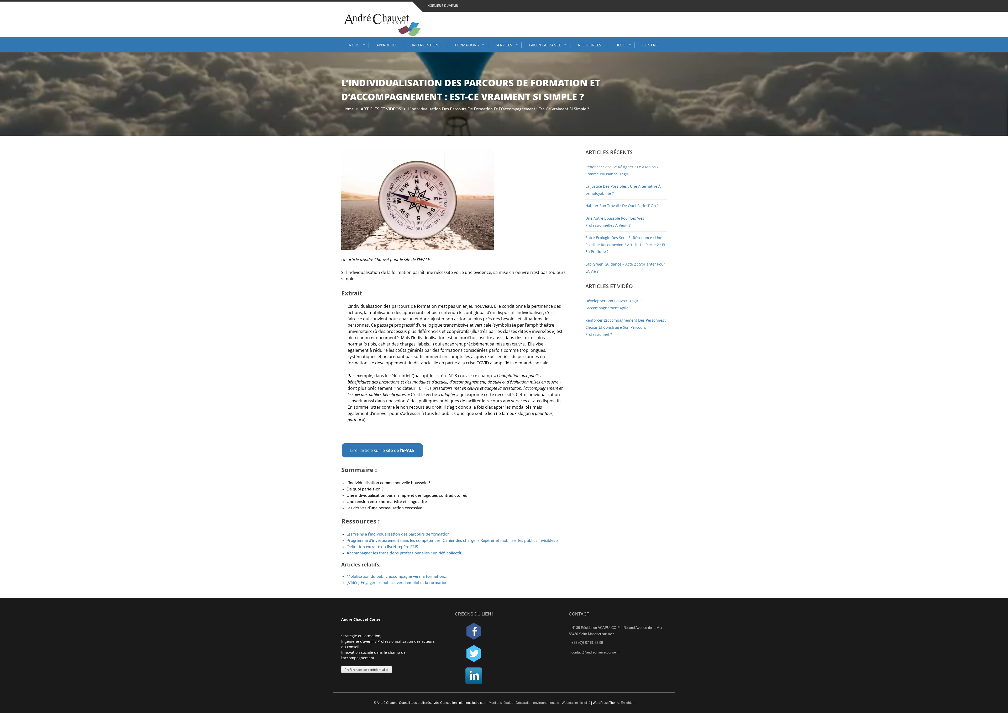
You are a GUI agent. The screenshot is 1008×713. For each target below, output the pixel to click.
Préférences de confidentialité (366, 669)
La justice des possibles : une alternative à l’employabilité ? (623, 190)
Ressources (589, 44)
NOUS (354, 44)
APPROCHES (386, 44)
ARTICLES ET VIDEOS (381, 109)
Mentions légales (501, 703)
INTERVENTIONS (426, 44)
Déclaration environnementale (537, 703)
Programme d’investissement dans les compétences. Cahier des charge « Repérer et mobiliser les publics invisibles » (452, 540)
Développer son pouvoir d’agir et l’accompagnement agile (614, 304)
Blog (620, 44)
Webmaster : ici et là (576, 703)
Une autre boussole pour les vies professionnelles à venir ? (614, 222)
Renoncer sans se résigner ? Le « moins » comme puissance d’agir (622, 170)
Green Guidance (545, 44)
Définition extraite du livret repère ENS (382, 547)
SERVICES (504, 44)
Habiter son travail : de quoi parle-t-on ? (622, 205)
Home (348, 109)
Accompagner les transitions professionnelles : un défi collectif (403, 553)
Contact (650, 44)
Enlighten (627, 703)
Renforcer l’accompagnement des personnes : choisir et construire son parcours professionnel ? (625, 327)
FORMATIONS (467, 44)
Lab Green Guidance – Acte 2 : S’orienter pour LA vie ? (625, 268)
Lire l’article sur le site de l (382, 450)
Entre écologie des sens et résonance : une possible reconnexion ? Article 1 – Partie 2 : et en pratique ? (625, 244)
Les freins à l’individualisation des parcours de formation (398, 534)
